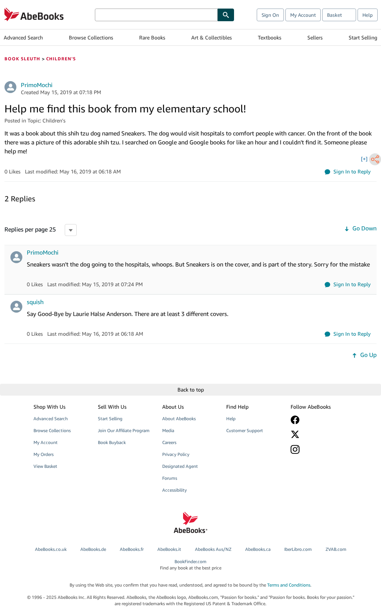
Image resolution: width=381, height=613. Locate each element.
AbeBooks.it (169, 549)
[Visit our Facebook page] (318, 420)
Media (168, 430)
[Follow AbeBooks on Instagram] (318, 449)
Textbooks (269, 37)
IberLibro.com (298, 549)
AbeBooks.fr (132, 549)
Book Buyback (112, 442)
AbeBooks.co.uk (51, 549)
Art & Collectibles (211, 37)
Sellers (315, 37)
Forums (169, 478)
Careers (169, 442)
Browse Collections (91, 37)
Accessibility (174, 490)
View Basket (45, 466)
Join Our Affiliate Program (124, 430)
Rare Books (152, 37)
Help (367, 15)
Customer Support (244, 430)
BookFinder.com (190, 565)
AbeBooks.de (93, 549)
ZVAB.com (336, 549)
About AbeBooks (179, 418)
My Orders (43, 454)
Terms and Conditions (288, 585)
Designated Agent (180, 466)
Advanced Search (23, 37)
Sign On (270, 15)
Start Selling (363, 37)
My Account (303, 15)
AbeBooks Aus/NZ (213, 549)
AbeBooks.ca (257, 549)
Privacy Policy (175, 454)
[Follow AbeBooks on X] (318, 434)
